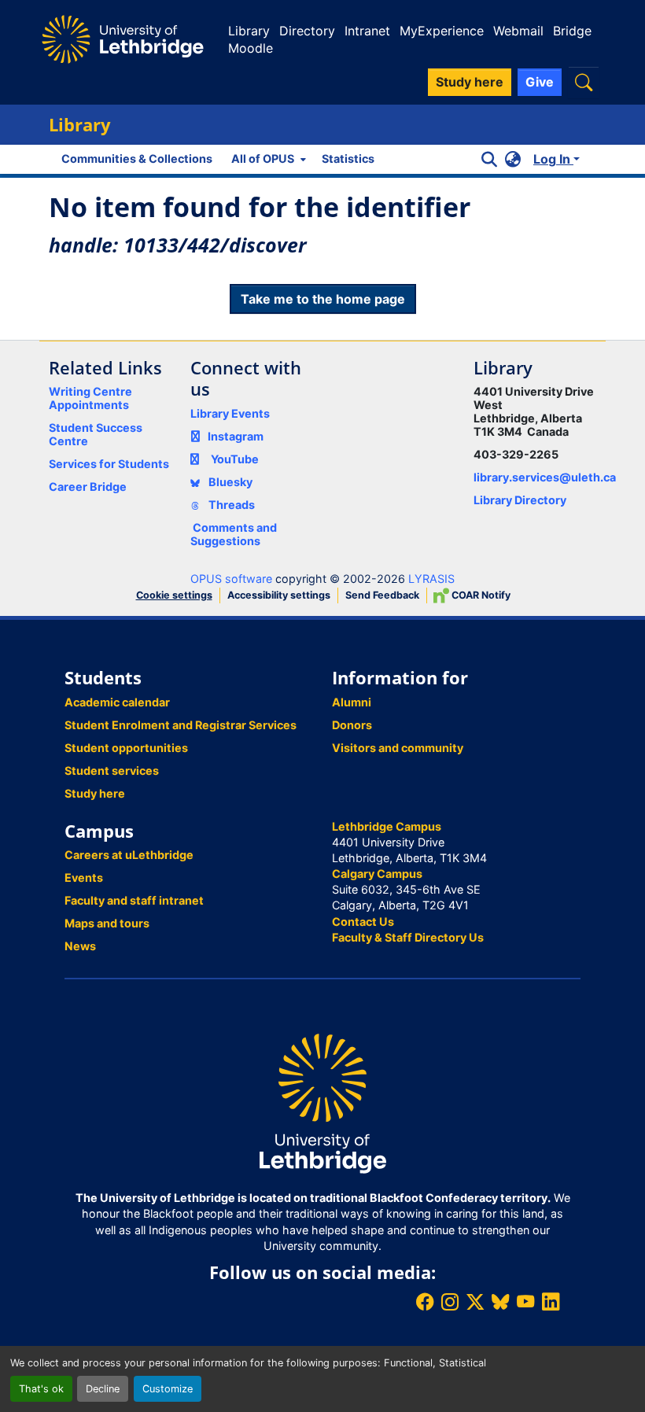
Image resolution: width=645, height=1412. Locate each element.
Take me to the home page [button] (323, 299)
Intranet (367, 31)
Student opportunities (126, 747)
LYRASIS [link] (431, 578)
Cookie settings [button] (174, 595)
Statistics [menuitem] (348, 158)
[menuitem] (267, 159)
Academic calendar (117, 702)
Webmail (518, 31)
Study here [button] (469, 82)
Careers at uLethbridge (129, 854)
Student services (111, 770)
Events (83, 877)
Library (249, 31)
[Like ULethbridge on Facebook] (424, 1301)
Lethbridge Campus (386, 826)
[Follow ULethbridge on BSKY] (500, 1301)
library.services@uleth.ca (545, 477)
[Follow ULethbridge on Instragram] (450, 1301)
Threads (230, 504)
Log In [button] (553, 159)
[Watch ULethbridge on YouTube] (525, 1301)
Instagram (236, 436)
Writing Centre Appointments (90, 398)
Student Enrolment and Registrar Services (180, 725)
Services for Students (109, 463)
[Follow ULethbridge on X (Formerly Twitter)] (475, 1301)
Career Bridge (88, 486)
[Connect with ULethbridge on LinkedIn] (550, 1301)
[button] (583, 82)
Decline (103, 1389)
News (80, 946)
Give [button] (539, 82)
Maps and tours (106, 923)
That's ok (41, 1389)
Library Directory (520, 500)
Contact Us (363, 921)
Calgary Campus (377, 873)
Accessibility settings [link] (278, 595)
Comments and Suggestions (233, 534)
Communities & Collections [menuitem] (136, 158)
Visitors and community (397, 747)
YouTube (235, 459)
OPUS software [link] (231, 578)
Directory (307, 31)
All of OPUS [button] (262, 158)
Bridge (572, 31)
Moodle (250, 48)
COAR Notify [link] (479, 595)
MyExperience (442, 31)
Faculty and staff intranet (134, 900)
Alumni (351, 702)
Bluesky (229, 481)
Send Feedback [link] (382, 595)
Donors (352, 725)
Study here (94, 793)
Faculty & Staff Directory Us (408, 937)
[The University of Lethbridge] (322, 1102)
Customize (167, 1389)
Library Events (230, 413)
